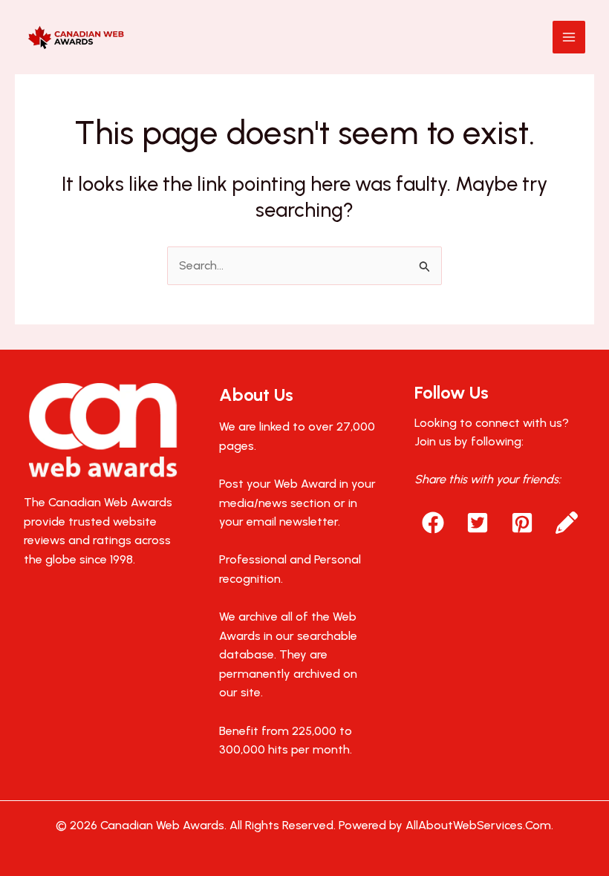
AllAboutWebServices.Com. (479, 825)
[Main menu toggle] (569, 37)
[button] (433, 522)
